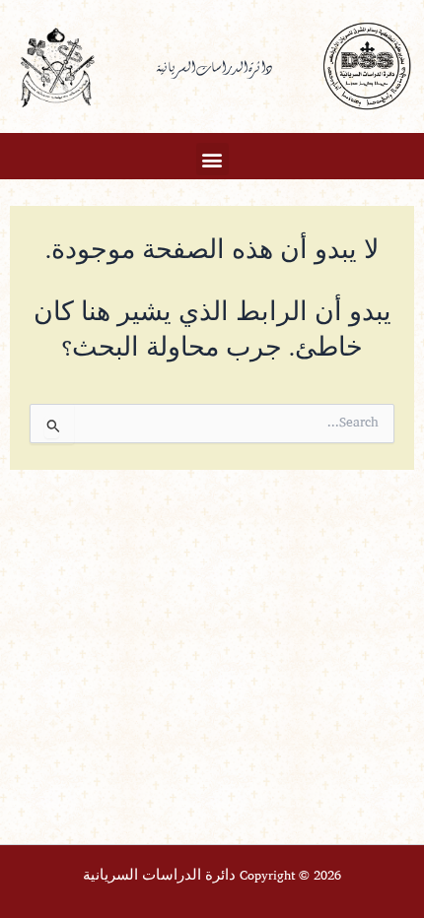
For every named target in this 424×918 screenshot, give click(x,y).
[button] (212, 159)
